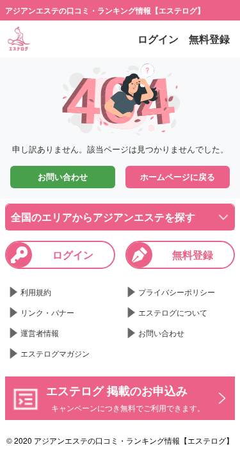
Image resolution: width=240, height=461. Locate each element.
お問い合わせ (63, 176)
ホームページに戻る (177, 176)
